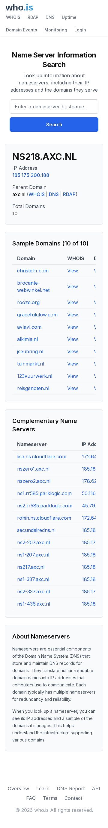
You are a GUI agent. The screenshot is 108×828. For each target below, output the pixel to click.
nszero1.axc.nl (33, 469)
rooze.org (28, 302)
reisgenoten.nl (33, 388)
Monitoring (55, 29)
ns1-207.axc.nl (33, 555)
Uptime (69, 17)
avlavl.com (29, 327)
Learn (43, 788)
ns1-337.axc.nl (33, 579)
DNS (50, 17)
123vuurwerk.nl (34, 376)
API (96, 788)
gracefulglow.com (37, 315)
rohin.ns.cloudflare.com (44, 518)
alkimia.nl (27, 339)
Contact (73, 798)
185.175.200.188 (30, 175)
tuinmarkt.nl (30, 364)
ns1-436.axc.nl (33, 604)
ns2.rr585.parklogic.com (44, 506)
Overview (18, 788)
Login (80, 29)
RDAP (33, 17)
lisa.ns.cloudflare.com (41, 457)
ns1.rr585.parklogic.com (44, 493)
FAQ (31, 798)
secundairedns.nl (36, 530)
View (72, 271)
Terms (50, 798)
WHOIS (13, 17)
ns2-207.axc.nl (33, 542)
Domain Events (21, 29)
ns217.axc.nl (30, 567)
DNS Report (71, 788)
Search (54, 125)
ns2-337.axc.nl (33, 592)
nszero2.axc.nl (33, 481)
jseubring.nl (30, 351)
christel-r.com (33, 271)
